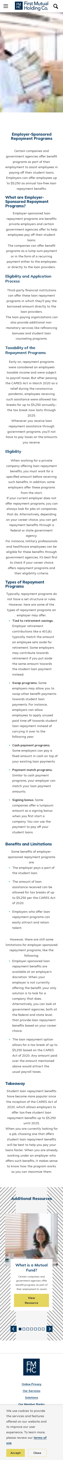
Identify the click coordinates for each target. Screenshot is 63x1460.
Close (37, 1453)
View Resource (31, 1300)
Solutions (31, 1397)
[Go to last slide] (13, 1329)
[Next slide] (49, 1329)
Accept (15, 1453)
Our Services (31, 1391)
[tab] (20, 1329)
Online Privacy (31, 1384)
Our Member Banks (31, 1404)
